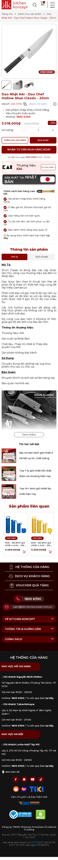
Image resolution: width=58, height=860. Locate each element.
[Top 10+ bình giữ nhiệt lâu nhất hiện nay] (9, 491)
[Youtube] (32, 779)
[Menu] (51, 5)
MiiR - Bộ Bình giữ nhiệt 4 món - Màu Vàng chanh (41, 545)
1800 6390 (23, 116)
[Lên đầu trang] (52, 854)
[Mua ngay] (24, 551)
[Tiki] (36, 788)
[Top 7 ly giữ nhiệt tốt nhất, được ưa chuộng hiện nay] (9, 473)
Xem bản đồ (12, 771)
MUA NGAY (43, 140)
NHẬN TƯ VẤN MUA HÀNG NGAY (29, 149)
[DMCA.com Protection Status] (42, 815)
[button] (50, 533)
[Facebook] (16, 779)
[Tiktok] (41, 779)
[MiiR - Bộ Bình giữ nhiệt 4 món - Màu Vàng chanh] (41, 523)
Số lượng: (8, 130)
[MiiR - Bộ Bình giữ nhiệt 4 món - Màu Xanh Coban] (15, 523)
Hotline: (13, 698)
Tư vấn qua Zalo (39, 698)
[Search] (34, 5)
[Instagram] (24, 779)
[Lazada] (24, 788)
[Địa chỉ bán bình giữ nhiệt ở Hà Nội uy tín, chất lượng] (9, 455)
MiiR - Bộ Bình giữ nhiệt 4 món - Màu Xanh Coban (15, 545)
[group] (29, 51)
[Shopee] (16, 788)
